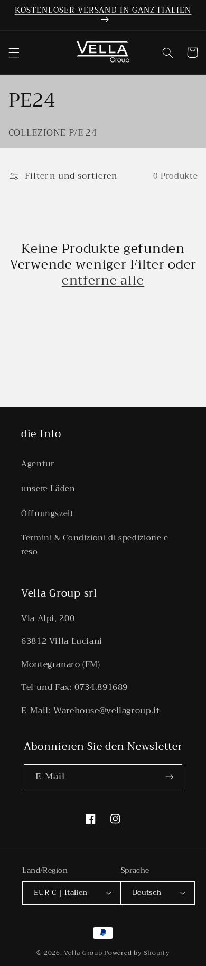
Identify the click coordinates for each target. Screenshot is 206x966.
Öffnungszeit (47, 513)
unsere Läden (48, 488)
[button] (14, 52)
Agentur (37, 464)
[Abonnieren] (169, 777)
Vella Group (83, 952)
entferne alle (103, 280)
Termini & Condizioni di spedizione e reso (94, 545)
